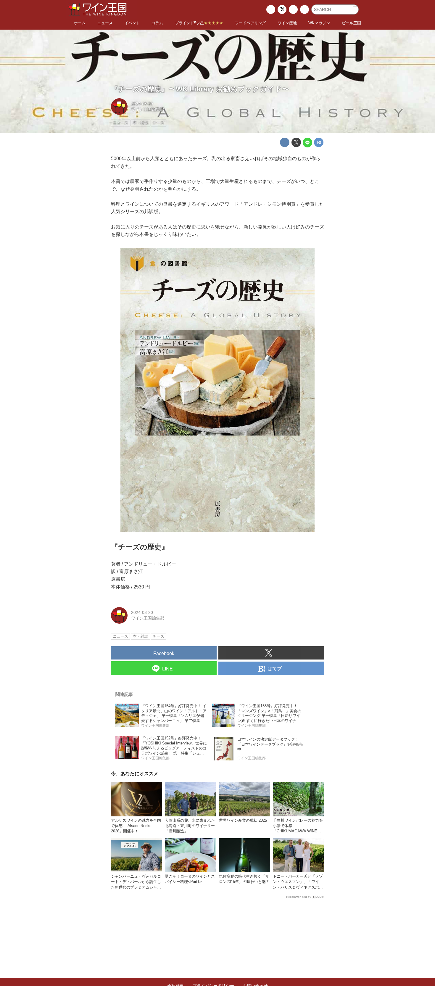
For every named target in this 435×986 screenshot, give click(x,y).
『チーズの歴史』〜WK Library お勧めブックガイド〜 (200, 89)
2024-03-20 (142, 103)
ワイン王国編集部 (147, 109)
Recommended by (298, 896)
